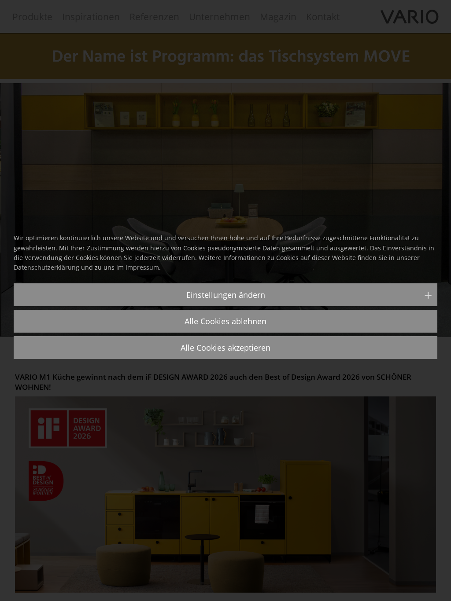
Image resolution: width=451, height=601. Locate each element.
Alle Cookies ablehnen (225, 321)
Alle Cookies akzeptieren (225, 347)
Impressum (142, 267)
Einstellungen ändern (225, 295)
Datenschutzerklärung (46, 267)
